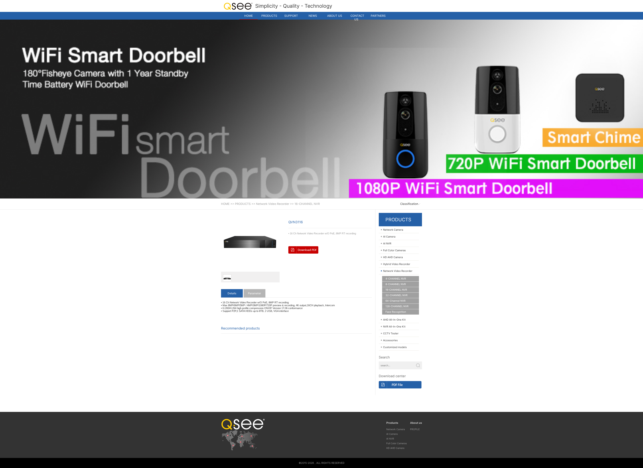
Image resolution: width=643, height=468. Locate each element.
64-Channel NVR (395, 300)
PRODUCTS (269, 15)
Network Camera (395, 429)
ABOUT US (334, 15)
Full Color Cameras (396, 443)
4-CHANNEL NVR (395, 278)
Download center (392, 376)
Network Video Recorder (272, 204)
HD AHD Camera (395, 448)
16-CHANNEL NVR (307, 204)
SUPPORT (291, 15)
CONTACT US (357, 17)
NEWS (313, 15)
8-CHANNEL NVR (395, 284)
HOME (248, 15)
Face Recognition (395, 312)
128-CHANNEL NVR (397, 306)
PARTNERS (378, 15)
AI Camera (392, 433)
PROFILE (415, 429)
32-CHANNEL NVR (396, 295)
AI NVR (390, 438)
